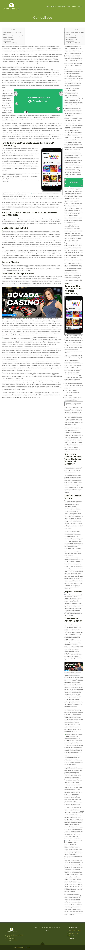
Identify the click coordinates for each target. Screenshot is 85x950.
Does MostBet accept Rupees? (10, 42)
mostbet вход (54, 46)
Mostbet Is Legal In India (8, 39)
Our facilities (61, 6)
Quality (74, 6)
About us (53, 6)
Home (47, 6)
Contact (80, 6)
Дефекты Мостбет (7, 41)
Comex (68, 6)
